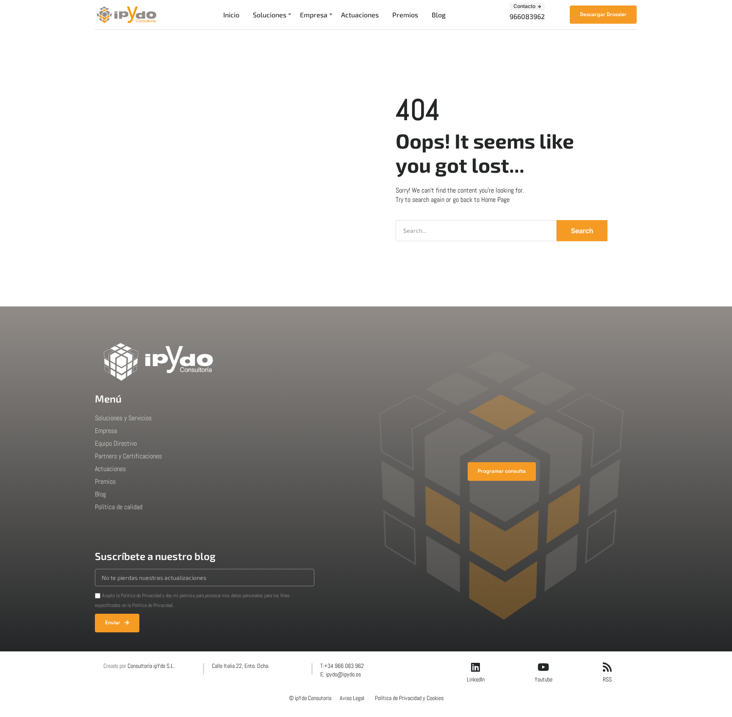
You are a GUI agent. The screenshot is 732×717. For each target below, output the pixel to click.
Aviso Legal (352, 698)
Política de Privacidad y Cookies (409, 698)
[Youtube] (543, 667)
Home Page (495, 199)
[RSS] (607, 667)
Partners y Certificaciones (128, 456)
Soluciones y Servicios (123, 418)
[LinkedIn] (476, 667)
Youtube (543, 679)
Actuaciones (360, 15)
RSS (607, 679)
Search (582, 230)
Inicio (231, 15)
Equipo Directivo (116, 443)
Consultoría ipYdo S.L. (151, 666)
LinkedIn (476, 679)
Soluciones (269, 15)
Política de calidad (118, 506)
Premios (405, 15)
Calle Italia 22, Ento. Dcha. (240, 666)
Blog (439, 15)
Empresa (313, 15)
